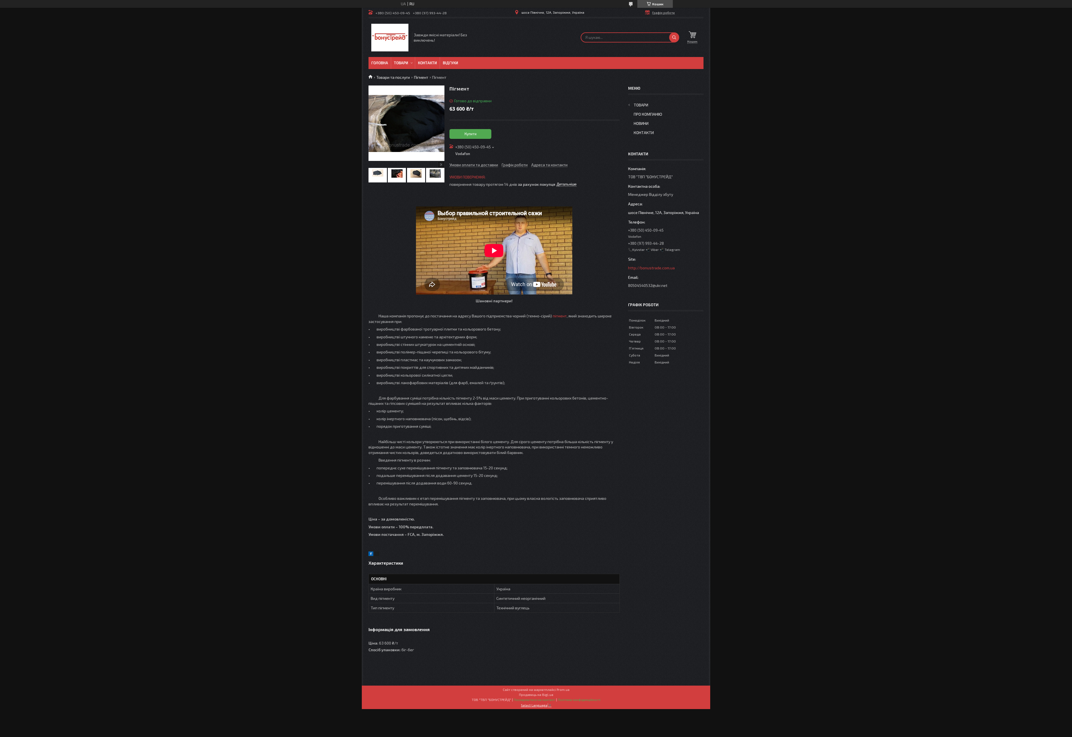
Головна (379, 63)
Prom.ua (563, 689)
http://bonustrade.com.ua (651, 267)
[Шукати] (674, 37)
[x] (377, 554)
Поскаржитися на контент (534, 700)
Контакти (427, 63)
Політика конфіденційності (579, 700)
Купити (471, 134)
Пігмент (421, 77)
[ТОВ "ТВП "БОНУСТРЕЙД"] (389, 37)
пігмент (560, 315)
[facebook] (370, 554)
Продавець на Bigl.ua (536, 694)
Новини (641, 123)
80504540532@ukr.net (647, 285)
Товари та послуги (393, 77)
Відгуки (450, 63)
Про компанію (648, 114)
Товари (401, 63)
